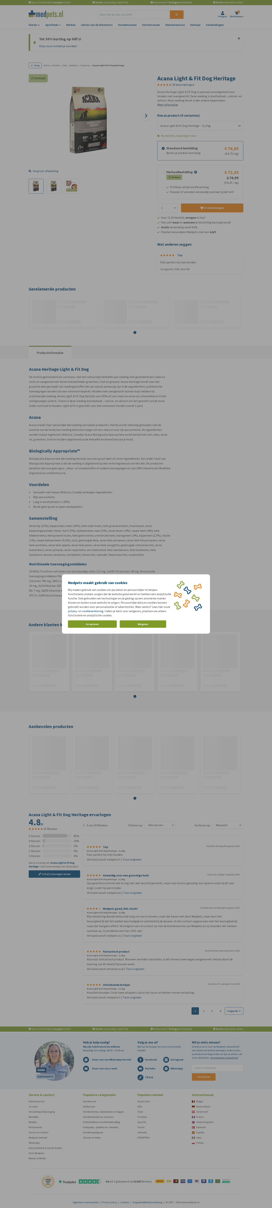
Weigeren (143, 624)
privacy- (73, 611)
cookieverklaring (92, 611)
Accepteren (92, 624)
